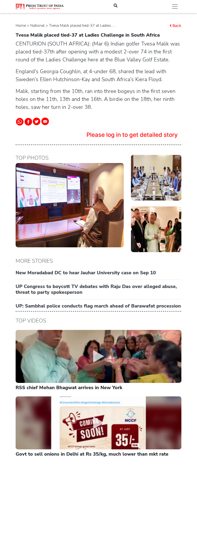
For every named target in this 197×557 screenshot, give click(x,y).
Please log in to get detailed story (132, 134)
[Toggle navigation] (174, 6)
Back (176, 25)
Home (21, 25)
